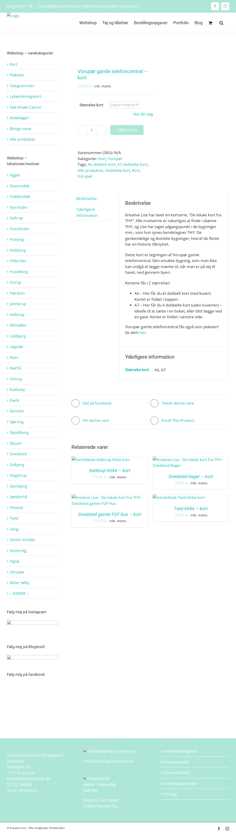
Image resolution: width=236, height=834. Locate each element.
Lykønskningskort (25, 96)
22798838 (22, 784)
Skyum (16, 443)
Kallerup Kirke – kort (109, 470)
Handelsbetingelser (180, 751)
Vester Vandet (22, 539)
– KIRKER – (19, 593)
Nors (14, 357)
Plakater (17, 74)
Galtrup (16, 217)
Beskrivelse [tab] (86, 198)
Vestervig (18, 550)
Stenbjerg (18, 486)
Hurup (15, 282)
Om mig (169, 794)
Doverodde (20, 185)
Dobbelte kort (117, 170)
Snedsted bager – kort (190, 476)
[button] (221, 22)
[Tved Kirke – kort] (179, 497)
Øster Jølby (20, 582)
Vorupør (115, 158)
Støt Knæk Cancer (25, 107)
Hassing (17, 239)
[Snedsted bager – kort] (191, 459)
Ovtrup (16, 378)
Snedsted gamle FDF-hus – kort (109, 514)
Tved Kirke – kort (191, 508)
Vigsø (14, 561)
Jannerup (18, 303)
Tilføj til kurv (127, 130)
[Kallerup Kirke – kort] (101, 459)
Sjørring (17, 421)
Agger (15, 175)
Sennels (17, 411)
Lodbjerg (18, 336)
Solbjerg (17, 464)
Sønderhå (18, 496)
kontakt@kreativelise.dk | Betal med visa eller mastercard (89, 6)
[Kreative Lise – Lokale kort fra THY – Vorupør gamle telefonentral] (109, 51)
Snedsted (18, 453)
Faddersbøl (20, 196)
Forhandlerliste (176, 772)
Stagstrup (18, 475)
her (143, 332)
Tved (14, 518)
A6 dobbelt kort (101, 164)
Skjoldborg (19, 432)
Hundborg (19, 271)
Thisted (16, 507)
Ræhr (15, 400)
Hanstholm (20, 228)
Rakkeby (17, 389)
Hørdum (17, 293)
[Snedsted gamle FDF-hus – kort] (110, 497)
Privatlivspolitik (175, 762)
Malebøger (19, 117)
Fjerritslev (18, 207)
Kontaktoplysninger (179, 783)
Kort (102, 158)
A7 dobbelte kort (132, 164)
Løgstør (16, 346)
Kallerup (17, 314)
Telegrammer (22, 85)
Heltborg (18, 250)
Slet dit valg (143, 114)
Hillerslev (18, 260)
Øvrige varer (21, 128)
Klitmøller (18, 325)
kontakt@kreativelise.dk (28, 778)
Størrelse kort (91, 105)
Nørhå (15, 368)
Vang (14, 529)
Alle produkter (90, 170)
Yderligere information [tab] (86, 212)
